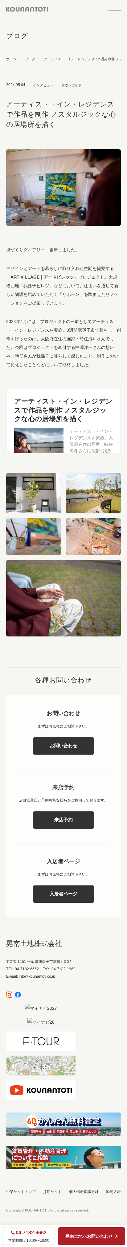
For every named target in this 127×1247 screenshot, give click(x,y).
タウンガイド (71, 85)
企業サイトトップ (21, 1192)
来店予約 (63, 819)
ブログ (30, 59)
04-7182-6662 (31, 1232)
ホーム (11, 59)
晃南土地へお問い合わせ (89, 1236)
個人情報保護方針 (84, 1192)
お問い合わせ (63, 745)
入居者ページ (63, 893)
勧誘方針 (113, 1192)
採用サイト (52, 1192)
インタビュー (43, 85)
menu (115, 9)
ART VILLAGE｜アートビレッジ (42, 277)
